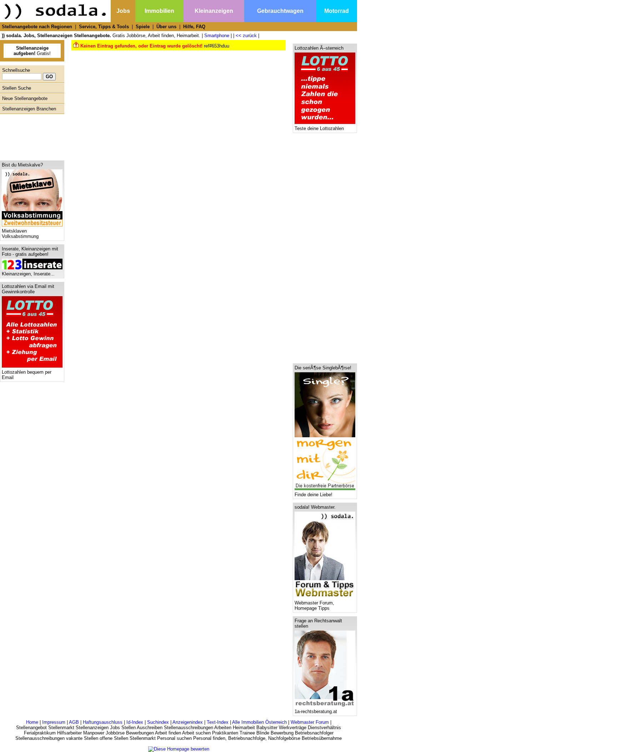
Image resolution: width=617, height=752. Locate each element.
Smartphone (216, 35)
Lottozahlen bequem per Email (26, 374)
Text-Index (218, 722)
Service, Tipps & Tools (104, 26)
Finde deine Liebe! (313, 494)
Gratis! (32, 50)
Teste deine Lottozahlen (319, 128)
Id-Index (134, 722)
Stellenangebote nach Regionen (37, 26)
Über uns (166, 26)
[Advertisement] (30, 135)
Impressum (53, 722)
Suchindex (158, 722)
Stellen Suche (16, 88)
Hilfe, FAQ (194, 26)
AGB (74, 722)
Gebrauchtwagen (280, 11)
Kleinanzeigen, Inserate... (28, 274)
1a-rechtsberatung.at (316, 711)
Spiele (143, 26)
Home (32, 722)
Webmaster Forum (310, 722)
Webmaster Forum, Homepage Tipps (314, 605)
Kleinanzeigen (214, 11)
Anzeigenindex (187, 722)
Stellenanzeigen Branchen (29, 108)
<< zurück (246, 35)
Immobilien (159, 11)
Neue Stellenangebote (24, 98)
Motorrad (336, 11)
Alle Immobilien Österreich (259, 722)
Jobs (123, 11)
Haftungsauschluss (102, 722)
